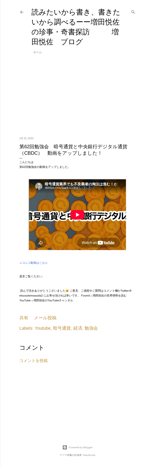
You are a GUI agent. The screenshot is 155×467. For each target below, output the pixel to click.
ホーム (37, 52)
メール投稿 (45, 317)
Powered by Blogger (81, 447)
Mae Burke (89, 454)
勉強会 (91, 328)
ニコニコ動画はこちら (33, 262)
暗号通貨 (62, 328)
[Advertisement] (77, 98)
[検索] (133, 11)
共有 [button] (23, 317)
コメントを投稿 (33, 360)
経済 (77, 328)
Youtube (43, 328)
